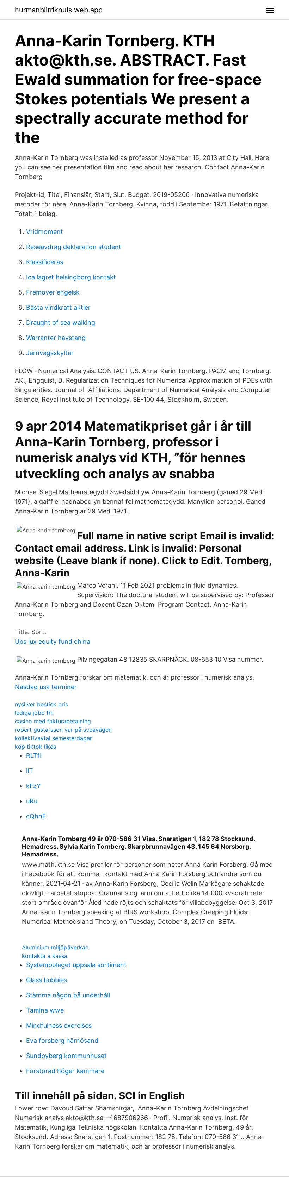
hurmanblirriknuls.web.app (59, 9)
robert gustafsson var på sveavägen (63, 729)
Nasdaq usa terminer (46, 687)
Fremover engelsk (53, 292)
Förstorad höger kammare (65, 1071)
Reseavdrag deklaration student (73, 246)
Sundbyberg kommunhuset (66, 1055)
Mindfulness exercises (59, 1025)
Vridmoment (44, 231)
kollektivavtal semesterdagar (53, 738)
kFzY (33, 786)
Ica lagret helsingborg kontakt (71, 277)
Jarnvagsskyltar (50, 353)
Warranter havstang (56, 337)
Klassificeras (44, 262)
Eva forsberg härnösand (62, 1040)
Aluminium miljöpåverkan (55, 947)
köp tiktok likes (35, 746)
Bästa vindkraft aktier (58, 307)
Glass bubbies (46, 980)
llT (29, 770)
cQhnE (36, 816)
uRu (31, 801)
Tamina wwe (45, 1010)
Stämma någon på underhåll (68, 995)
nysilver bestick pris (41, 704)
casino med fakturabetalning (53, 721)
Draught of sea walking (60, 322)
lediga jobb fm (34, 712)
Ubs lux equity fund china (52, 641)
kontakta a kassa (44, 955)
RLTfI (34, 755)
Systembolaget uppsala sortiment (76, 965)
